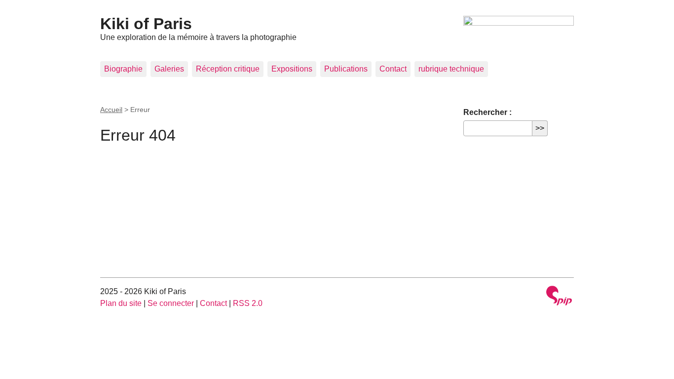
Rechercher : (487, 112)
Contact (393, 69)
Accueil (111, 110)
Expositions (291, 69)
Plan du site (121, 303)
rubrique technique (451, 69)
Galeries (169, 69)
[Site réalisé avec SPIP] (559, 297)
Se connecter (171, 303)
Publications (346, 69)
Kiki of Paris (146, 24)
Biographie (123, 69)
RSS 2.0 (247, 303)
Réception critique (228, 69)
